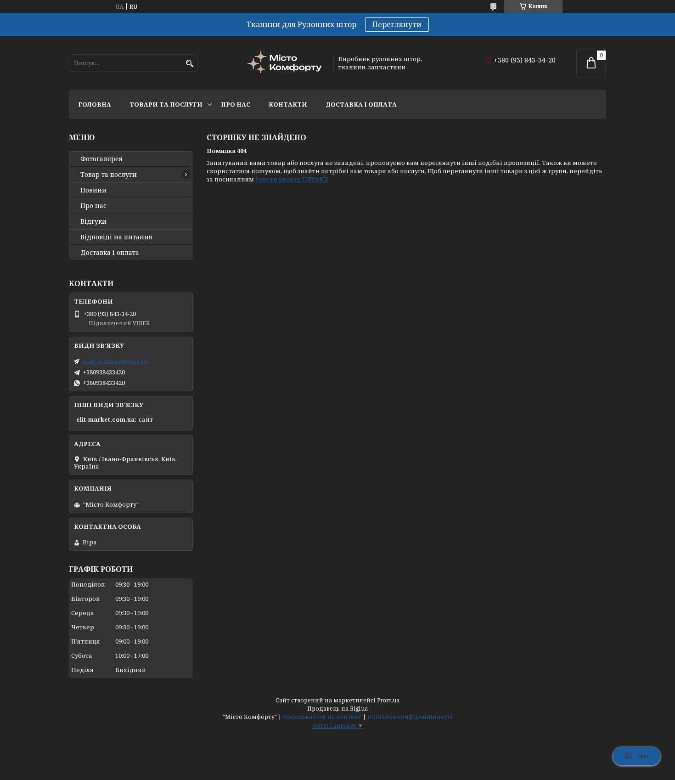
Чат (643, 756)
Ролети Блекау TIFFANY (291, 179)
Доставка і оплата (361, 104)
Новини (93, 190)
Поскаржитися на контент (322, 717)
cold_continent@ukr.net (115, 361)
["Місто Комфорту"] (286, 63)
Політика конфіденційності (410, 717)
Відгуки (93, 221)
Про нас (235, 104)
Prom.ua (388, 700)
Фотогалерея (101, 159)
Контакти (288, 104)
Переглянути (397, 24)
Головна (94, 104)
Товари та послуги (165, 104)
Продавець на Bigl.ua (337, 708)
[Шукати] (189, 64)
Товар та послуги (108, 174)
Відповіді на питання (116, 237)
